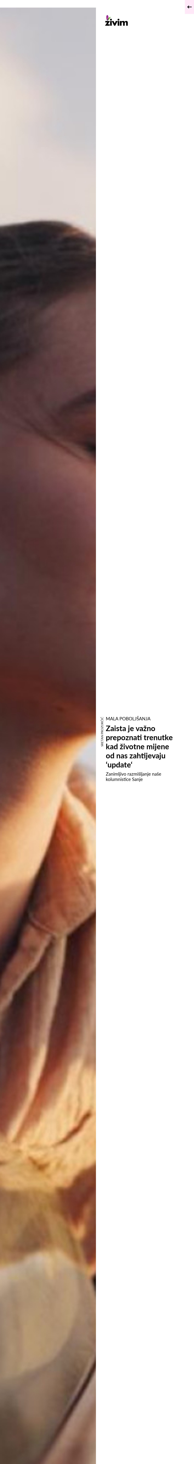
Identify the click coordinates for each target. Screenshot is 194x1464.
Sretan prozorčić (102, 732)
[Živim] (141, 20)
